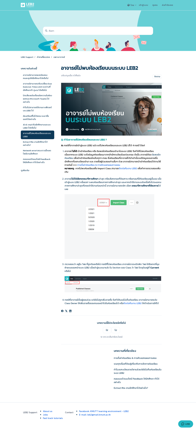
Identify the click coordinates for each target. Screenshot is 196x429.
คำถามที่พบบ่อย (43, 57)
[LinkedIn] (70, 311)
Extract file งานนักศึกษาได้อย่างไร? (131, 388)
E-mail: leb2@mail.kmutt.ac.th (95, 414)
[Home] (28, 5)
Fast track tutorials (53, 418)
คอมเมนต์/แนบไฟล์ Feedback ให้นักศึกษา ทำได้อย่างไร (136, 380)
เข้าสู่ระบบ (143, 5)
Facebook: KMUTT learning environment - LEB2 (104, 411)
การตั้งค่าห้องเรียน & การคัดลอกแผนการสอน (98, 165)
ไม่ (116, 330)
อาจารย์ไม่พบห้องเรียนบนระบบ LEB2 (37, 135)
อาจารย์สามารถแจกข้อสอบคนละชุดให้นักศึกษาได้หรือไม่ (35, 76)
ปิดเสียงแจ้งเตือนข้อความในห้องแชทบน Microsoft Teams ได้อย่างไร (37, 99)
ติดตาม (157, 76)
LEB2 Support (27, 57)
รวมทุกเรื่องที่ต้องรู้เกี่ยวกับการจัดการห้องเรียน (136, 363)
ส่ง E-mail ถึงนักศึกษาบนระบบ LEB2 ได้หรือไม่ (37, 126)
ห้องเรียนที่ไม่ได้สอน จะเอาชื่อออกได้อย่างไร (36, 117)
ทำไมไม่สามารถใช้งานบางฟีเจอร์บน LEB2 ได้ (37, 109)
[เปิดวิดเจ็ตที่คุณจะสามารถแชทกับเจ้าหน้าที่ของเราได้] (185, 424)
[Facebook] (62, 311)
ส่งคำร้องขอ (167, 5)
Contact (69, 412)
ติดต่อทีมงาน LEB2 (128, 168)
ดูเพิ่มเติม (25, 170)
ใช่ (107, 330)
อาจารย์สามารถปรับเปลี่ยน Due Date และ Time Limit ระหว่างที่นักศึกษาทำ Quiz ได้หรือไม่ (37, 87)
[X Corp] (66, 311)
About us (47, 411)
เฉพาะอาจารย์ (59, 57)
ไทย (132, 5)
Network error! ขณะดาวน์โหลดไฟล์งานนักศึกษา (37, 152)
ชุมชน (155, 5)
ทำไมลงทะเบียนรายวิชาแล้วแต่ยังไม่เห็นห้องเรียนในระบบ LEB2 (137, 371)
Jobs (45, 414)
